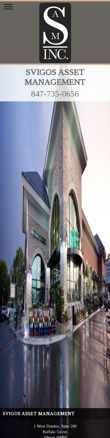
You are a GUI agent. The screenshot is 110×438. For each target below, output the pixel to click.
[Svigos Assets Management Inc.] (55, 62)
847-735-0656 (55, 93)
